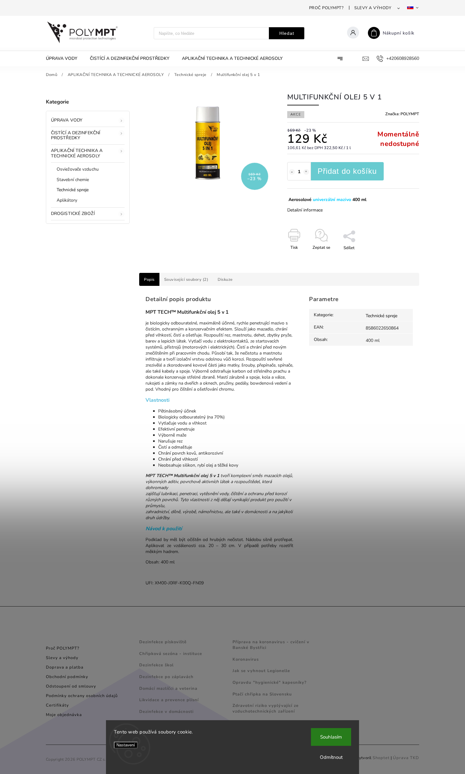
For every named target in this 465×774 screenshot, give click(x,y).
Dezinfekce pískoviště (163, 642)
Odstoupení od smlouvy (71, 686)
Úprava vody (66, 120)
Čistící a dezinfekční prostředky (75, 135)
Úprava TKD (406, 758)
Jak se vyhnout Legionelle (261, 671)
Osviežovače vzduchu (78, 169)
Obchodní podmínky (67, 677)
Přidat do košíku (347, 171)
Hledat (286, 33)
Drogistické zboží (73, 214)
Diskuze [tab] (225, 279)
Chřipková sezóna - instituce (170, 654)
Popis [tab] (149, 279)
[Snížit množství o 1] (292, 172)
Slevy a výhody (372, 8)
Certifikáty (57, 705)
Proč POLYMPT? (326, 8)
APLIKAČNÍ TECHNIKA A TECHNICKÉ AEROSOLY (76, 153)
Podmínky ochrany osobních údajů (82, 696)
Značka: (402, 113)
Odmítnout (331, 757)
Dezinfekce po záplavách (166, 677)
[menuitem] (65, 58)
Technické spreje (73, 190)
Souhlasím (331, 737)
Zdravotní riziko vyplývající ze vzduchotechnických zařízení (265, 708)
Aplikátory (67, 200)
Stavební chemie (73, 180)
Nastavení (125, 745)
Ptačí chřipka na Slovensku (262, 694)
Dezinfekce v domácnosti (166, 711)
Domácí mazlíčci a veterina (168, 688)
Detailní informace (305, 210)
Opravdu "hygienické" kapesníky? (269, 682)
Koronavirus (245, 659)
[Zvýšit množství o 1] (306, 172)
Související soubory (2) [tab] (186, 279)
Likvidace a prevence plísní (169, 700)
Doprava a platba (65, 667)
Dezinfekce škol (156, 665)
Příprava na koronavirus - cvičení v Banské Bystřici (270, 645)
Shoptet (381, 758)
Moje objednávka (64, 715)
